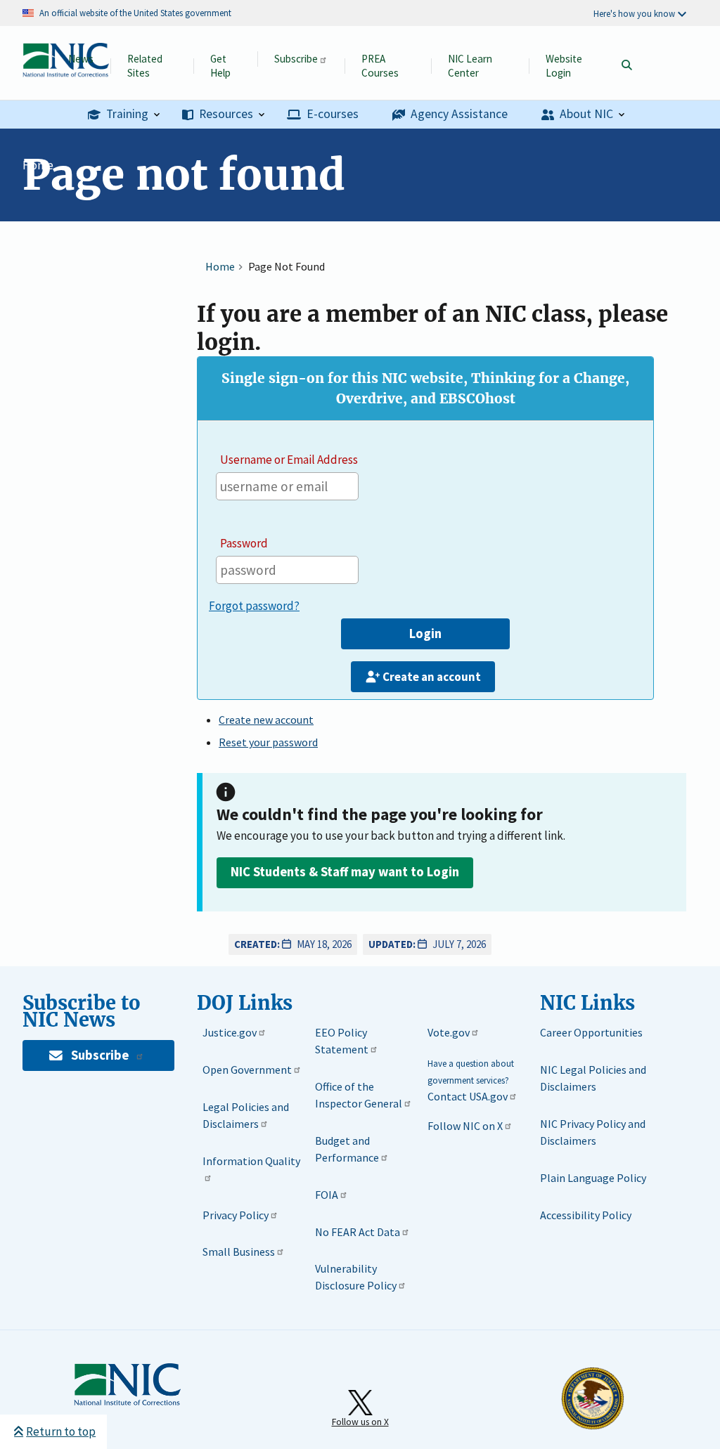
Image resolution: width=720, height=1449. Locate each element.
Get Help (220, 65)
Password (244, 543)
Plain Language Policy (593, 1178)
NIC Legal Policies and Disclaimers (593, 1078)
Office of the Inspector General (358, 1094)
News (81, 58)
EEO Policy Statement (341, 1040)
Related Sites (144, 65)
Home (37, 165)
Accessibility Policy (585, 1215)
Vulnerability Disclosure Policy (356, 1276)
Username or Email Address (289, 459)
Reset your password (268, 742)
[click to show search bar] (626, 66)
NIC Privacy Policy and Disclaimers (592, 1132)
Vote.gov (449, 1032)
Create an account (431, 676)
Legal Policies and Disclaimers (245, 1115)
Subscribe (296, 58)
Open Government (247, 1070)
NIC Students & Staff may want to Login (345, 872)
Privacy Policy (235, 1215)
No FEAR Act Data (357, 1232)
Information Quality (251, 1161)
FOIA (326, 1195)
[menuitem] (124, 114)
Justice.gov (229, 1032)
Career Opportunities (591, 1032)
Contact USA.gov (468, 1096)
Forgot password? (254, 605)
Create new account (266, 720)
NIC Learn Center (470, 65)
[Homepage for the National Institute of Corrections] (127, 1402)
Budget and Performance (347, 1148)
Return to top (61, 1431)
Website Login (564, 65)
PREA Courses (380, 65)
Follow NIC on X (465, 1126)
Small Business (238, 1252)
